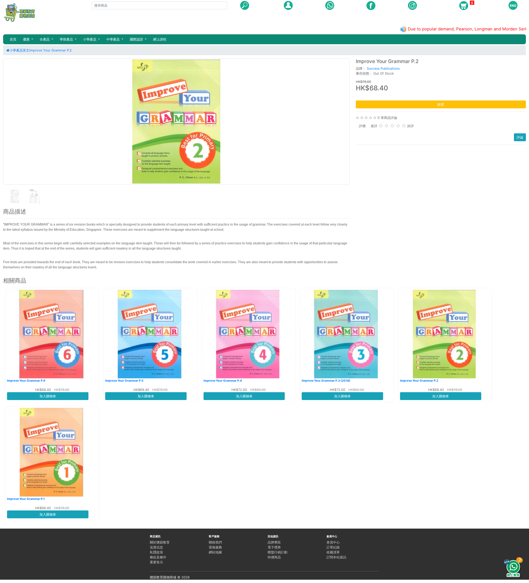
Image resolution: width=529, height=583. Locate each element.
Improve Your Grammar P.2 (50, 50)
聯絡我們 (215, 542)
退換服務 (215, 547)
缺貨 (440, 104)
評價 (362, 126)
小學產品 (16, 50)
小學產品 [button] (90, 39)
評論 (520, 137)
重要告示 (156, 562)
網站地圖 (215, 552)
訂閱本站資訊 (336, 557)
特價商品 (274, 557)
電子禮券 (274, 547)
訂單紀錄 (333, 547)
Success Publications (383, 68)
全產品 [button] (45, 39)
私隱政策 (156, 552)
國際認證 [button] (137, 39)
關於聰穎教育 (160, 542)
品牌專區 (274, 542)
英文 (26, 50)
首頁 (13, 39)
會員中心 (333, 542)
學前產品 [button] (67, 39)
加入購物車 (47, 396)
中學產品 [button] (113, 39)
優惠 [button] (27, 39)
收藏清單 (333, 552)
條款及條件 (158, 557)
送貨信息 (156, 547)
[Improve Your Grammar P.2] (176, 122)
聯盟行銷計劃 (277, 552)
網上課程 (159, 39)
